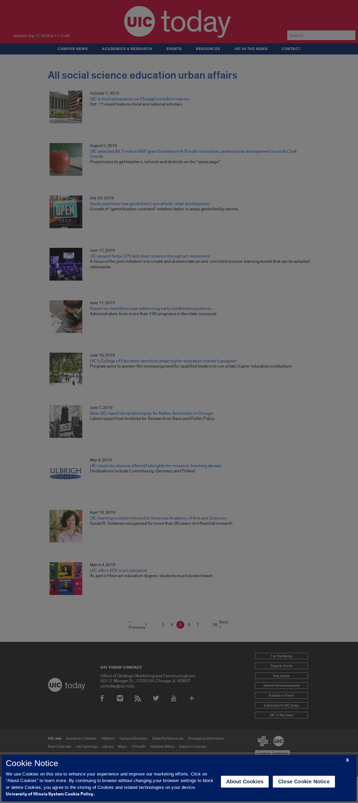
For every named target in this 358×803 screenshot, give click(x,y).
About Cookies (245, 781)
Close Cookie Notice (304, 781)
